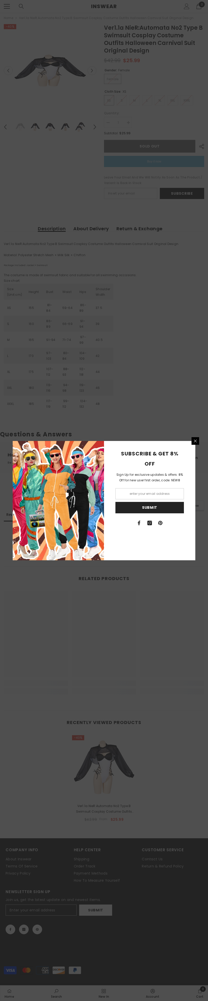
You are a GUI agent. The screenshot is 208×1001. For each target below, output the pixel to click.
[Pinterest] (160, 523)
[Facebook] (139, 523)
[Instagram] (149, 523)
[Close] (195, 441)
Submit (149, 507)
